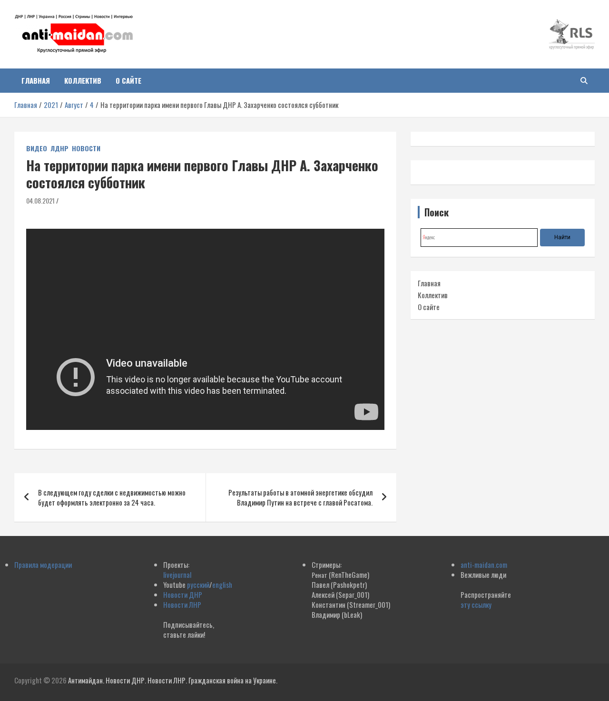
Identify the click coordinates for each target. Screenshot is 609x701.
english (222, 584)
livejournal (177, 574)
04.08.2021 (40, 200)
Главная (35, 80)
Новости (86, 148)
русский (198, 584)
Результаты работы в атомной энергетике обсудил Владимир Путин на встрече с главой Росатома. (300, 497)
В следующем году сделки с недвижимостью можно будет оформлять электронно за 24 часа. (112, 497)
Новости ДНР (182, 594)
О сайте (128, 80)
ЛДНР (59, 148)
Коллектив (82, 80)
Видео (36, 148)
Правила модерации (43, 564)
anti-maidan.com (484, 564)
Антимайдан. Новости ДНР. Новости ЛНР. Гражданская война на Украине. (172, 680)
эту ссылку (476, 604)
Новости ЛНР (182, 604)
